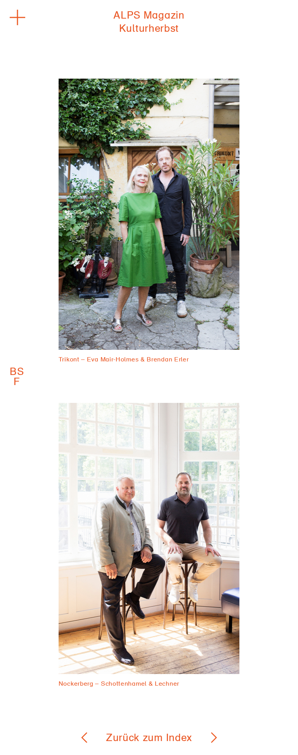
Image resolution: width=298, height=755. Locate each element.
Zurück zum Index (149, 739)
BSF (17, 378)
